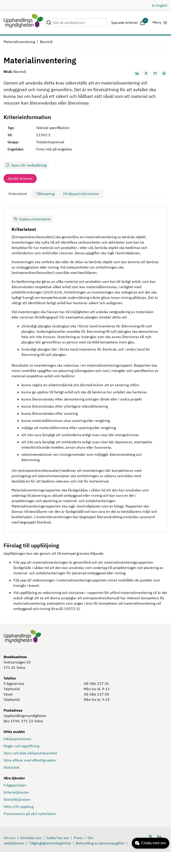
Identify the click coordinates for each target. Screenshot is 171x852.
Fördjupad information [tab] (81, 193)
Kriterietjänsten (16, 792)
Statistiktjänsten (17, 799)
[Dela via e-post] (155, 73)
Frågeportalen (15, 785)
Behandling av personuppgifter (100, 843)
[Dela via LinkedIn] (137, 73)
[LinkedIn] (159, 836)
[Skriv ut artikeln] (163, 73)
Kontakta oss (30, 838)
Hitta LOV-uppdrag (18, 806)
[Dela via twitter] (146, 73)
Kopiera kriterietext (35, 219)
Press (78, 838)
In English (159, 5)
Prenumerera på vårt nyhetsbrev (30, 813)
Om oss (10, 838)
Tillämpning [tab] (45, 193)
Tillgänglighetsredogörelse (50, 843)
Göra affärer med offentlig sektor (30, 760)
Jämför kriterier (20, 178)
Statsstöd (11, 767)
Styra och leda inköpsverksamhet (30, 753)
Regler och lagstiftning (21, 746)
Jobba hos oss (57, 838)
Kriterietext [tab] (17, 193)
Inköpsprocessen (17, 739)
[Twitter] (150, 836)
